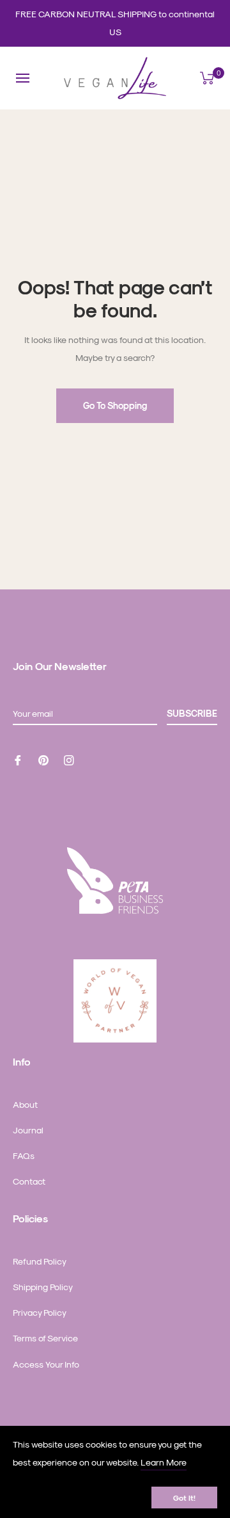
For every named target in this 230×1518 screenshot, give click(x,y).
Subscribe (192, 713)
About (25, 1104)
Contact (29, 1181)
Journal (28, 1129)
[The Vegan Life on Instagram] (69, 759)
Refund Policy (39, 1261)
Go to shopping (115, 405)
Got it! (184, 1497)
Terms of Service (45, 1337)
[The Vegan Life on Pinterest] (43, 759)
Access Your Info (46, 1364)
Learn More (164, 1462)
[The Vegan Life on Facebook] (18, 759)
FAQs (23, 1155)
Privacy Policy (39, 1312)
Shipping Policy (43, 1286)
